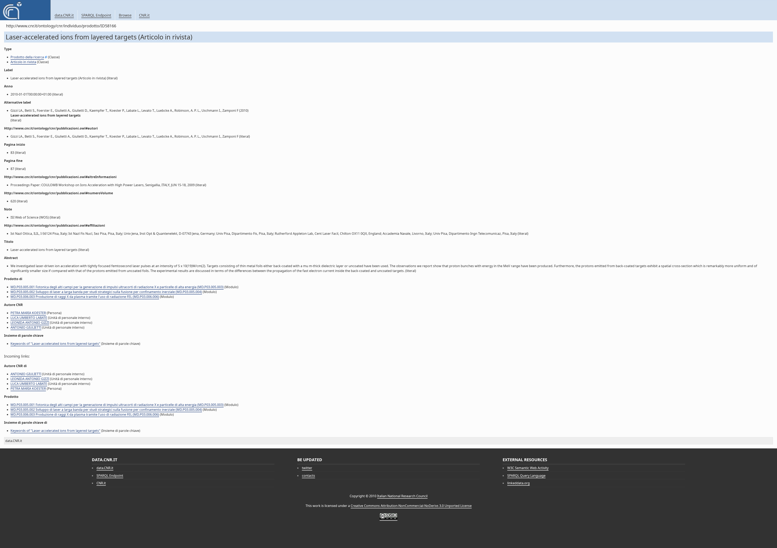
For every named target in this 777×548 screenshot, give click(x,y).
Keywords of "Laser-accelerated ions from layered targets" (55, 343)
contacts (308, 475)
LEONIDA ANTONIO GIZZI (30, 322)
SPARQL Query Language (526, 475)
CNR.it (144, 15)
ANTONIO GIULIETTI (26, 327)
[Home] (25, 10)
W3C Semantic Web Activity (528, 468)
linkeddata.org (518, 483)
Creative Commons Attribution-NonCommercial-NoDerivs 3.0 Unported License (411, 505)
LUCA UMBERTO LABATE (29, 317)
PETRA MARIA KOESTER (28, 313)
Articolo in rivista (23, 62)
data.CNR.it (64, 15)
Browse (125, 15)
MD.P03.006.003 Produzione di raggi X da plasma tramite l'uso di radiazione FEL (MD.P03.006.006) (85, 296)
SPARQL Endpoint (96, 15)
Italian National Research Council (402, 496)
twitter (307, 468)
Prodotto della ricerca (27, 57)
